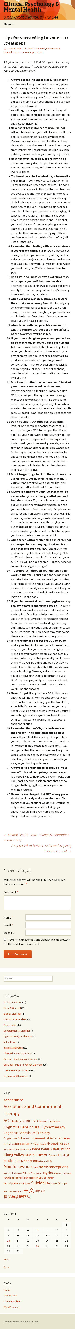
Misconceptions (56, 1166)
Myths (48, 1172)
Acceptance (13, 1099)
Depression (10, 1025)
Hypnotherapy (58, 1143)
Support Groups (56, 1183)
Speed (28, 1183)
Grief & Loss (9, 1144)
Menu (7, 24)
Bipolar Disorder (12, 1013)
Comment (11, 892)
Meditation (29, 1161)
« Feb (6, 1259)
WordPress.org (12, 1307)
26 (37, 1246)
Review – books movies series (20, 1059)
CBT (34, 1121)
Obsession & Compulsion (17, 1053)
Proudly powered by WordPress (21, 1321)
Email (8, 925)
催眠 (37, 1191)
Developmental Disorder (17, 1030)
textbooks (8, 1191)
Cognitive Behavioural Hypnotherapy (34, 1127)
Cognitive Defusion (17, 1138)
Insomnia (26, 1149)
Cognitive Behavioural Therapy (27, 1133)
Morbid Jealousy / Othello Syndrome (23, 1173)
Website (9, 933)
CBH (27, 1121)
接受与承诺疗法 (17, 1196)
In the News (10, 1042)
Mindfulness (15, 1166)
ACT (7, 1120)
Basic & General (36, 48)
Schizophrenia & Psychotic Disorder (23, 1064)
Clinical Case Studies (15, 1019)
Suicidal (38, 1183)
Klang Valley (14, 1154)
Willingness (17, 1191)
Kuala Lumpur (37, 1154)
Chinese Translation (48, 1121)
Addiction (18, 1121)
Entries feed (10, 1295)
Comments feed (12, 1301)
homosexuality (23, 1143)
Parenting (8, 1177)
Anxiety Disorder (13, 1002)
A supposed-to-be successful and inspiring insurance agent (41, 848)
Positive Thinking (21, 1177)
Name (8, 917)
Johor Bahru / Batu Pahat (50, 1149)
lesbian (53, 1155)
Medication (12, 1160)
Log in (7, 1290)
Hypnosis (39, 1143)
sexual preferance (14, 1183)
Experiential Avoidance (48, 1138)
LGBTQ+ (64, 1155)
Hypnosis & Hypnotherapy (18, 1036)
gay (68, 1138)
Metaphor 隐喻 (45, 1161)
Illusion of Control (12, 1149)
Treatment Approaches (30, 52)
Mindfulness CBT (34, 1167)
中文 (29, 1190)
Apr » (6, 1267)
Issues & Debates (13, 1047)
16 (8, 1240)
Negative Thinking (62, 1173)
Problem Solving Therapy (42, 1177)
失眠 (42, 1191)
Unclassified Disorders (16, 1076)
